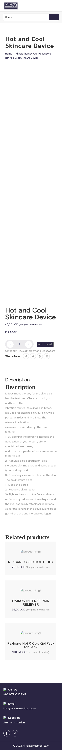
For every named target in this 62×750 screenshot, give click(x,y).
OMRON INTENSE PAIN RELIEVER (30, 603)
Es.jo (46, 746)
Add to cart (45, 344)
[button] (26, 356)
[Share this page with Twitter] (33, 356)
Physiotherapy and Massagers (33, 54)
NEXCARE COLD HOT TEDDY (30, 562)
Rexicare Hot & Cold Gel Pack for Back (30, 645)
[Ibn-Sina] (11, 6)
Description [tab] (17, 380)
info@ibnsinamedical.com (19, 709)
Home (8, 54)
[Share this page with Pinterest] (40, 356)
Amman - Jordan (14, 723)
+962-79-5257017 (14, 695)
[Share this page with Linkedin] (47, 356)
